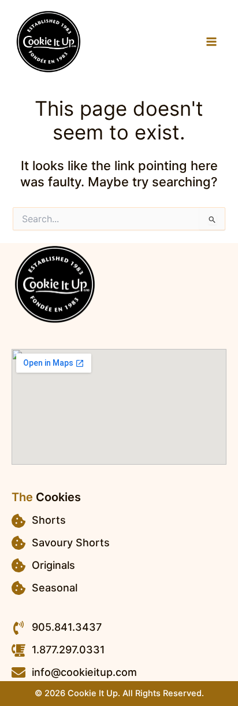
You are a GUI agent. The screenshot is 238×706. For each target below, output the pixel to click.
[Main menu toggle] (211, 41)
